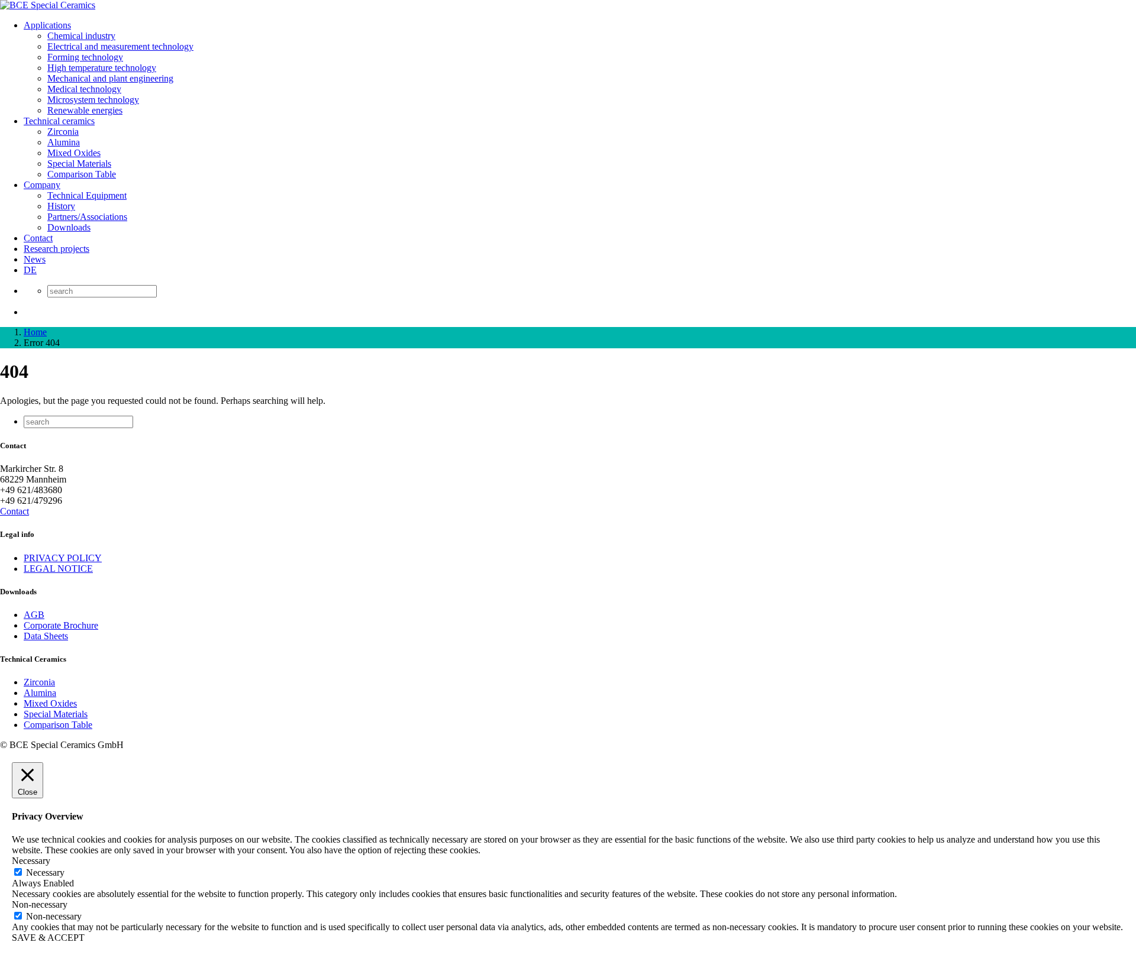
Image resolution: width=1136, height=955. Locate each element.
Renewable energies (84, 110)
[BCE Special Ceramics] (47, 5)
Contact (38, 238)
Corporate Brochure (61, 625)
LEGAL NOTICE (58, 569)
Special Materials (79, 163)
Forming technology (85, 57)
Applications (47, 25)
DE (30, 270)
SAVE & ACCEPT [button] (48, 938)
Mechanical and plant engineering (110, 78)
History (61, 206)
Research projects (56, 249)
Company (42, 185)
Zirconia (63, 132)
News (35, 259)
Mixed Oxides (74, 153)
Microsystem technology (93, 100)
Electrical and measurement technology (120, 46)
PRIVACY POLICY (63, 558)
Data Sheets (46, 636)
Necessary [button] (31, 861)
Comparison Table (81, 174)
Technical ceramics (59, 121)
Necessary (45, 872)
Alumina (63, 142)
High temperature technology (101, 68)
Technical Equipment (87, 195)
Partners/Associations (87, 217)
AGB (34, 615)
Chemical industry (81, 36)
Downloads (69, 227)
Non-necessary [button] (39, 904)
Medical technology (84, 89)
